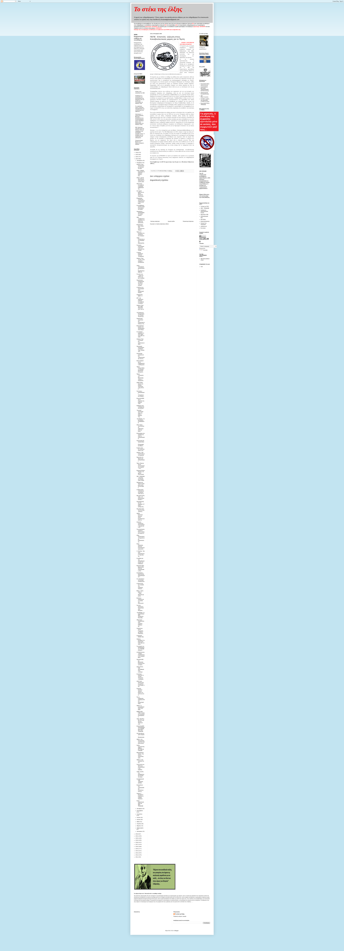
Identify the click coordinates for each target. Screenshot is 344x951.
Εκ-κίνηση (203, 228)
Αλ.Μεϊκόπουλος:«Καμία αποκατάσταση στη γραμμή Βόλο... (141, 655)
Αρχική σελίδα (171, 221)
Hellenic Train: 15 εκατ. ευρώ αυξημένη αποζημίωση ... (141, 261)
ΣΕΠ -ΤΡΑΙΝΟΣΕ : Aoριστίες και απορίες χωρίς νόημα (141, 478)
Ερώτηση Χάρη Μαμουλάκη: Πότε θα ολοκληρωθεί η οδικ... (140, 568)
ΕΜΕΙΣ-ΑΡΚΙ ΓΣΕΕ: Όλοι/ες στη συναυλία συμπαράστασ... (141, 714)
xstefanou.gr (204, 226)
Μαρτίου (139, 825)
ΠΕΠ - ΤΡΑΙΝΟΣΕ (205, 208)
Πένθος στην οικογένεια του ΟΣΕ (140, 92)
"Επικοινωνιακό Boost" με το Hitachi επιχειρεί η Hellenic (139, 142)
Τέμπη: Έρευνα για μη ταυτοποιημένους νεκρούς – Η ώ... (141, 466)
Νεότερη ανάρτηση (155, 221)
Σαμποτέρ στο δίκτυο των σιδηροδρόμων (141, 459)
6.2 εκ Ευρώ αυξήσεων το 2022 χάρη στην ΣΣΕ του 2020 (140, 334)
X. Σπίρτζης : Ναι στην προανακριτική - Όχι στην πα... (141, 553)
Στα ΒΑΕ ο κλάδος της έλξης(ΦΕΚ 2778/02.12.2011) (205, 100)
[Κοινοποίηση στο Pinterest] (183, 171)
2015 (137, 848)
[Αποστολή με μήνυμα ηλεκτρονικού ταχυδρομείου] (176, 171)
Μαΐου (138, 821)
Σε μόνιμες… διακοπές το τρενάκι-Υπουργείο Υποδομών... (140, 676)
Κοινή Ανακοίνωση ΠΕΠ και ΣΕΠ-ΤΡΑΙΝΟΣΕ (140, 803)
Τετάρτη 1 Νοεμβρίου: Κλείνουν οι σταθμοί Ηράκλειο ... (140, 796)
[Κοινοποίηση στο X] (180, 171)
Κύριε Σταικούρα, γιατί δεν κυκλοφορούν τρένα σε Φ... (141, 546)
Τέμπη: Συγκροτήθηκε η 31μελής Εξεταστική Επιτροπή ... (140, 369)
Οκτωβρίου (139, 808)
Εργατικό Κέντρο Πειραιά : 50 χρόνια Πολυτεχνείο (141, 472)
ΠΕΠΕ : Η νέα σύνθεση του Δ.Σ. (140, 761)
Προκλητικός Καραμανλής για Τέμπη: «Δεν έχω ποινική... (140, 283)
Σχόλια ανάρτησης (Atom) (162, 224)
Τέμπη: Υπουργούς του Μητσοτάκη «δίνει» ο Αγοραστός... (140, 377)
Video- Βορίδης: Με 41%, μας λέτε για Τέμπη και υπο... (140, 721)
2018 (137, 842)
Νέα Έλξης (203, 219)
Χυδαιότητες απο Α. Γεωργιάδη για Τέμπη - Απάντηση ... (140, 631)
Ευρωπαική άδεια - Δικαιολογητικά (205, 84)
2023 (137, 158)
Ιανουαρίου (140, 831)
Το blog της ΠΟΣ (205, 206)
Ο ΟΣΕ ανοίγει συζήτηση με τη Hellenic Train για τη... (140, 491)
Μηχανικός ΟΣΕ (204, 214)
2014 (137, 850)
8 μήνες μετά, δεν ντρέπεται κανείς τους (140, 449)
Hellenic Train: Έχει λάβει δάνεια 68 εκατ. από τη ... (140, 308)
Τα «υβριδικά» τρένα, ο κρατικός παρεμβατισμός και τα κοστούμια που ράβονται (139, 109)
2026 (137, 152)
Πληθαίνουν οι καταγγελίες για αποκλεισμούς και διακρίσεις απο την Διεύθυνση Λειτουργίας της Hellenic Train (139, 99)
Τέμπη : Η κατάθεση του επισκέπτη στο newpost (140, 233)
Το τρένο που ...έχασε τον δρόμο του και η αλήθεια (140, 276)
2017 (137, 844)
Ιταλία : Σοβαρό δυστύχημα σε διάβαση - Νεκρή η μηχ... (141, 173)
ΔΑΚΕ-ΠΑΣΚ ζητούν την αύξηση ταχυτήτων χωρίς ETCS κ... (140, 386)
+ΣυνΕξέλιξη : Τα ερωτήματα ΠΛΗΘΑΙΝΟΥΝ (140, 420)
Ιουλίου (139, 817)
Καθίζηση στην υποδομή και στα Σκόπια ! (140, 407)
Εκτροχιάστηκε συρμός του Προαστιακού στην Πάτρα (140, 327)
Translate (205, 250)
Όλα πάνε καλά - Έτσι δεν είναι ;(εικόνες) (140, 510)
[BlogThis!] (178, 171)
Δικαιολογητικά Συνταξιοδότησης (205, 93)
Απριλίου (139, 823)
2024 (137, 156)
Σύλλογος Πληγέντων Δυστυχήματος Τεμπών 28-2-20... (140, 524)
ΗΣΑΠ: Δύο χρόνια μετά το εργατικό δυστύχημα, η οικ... (140, 684)
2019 (137, 840)
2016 (137, 846)
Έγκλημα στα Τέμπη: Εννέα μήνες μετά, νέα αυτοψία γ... (140, 485)
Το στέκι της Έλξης (179, 914)
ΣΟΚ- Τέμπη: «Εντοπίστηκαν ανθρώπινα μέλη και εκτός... (140, 428)
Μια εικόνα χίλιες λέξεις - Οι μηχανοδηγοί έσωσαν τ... (141, 497)
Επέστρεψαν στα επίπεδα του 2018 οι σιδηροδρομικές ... (141, 436)
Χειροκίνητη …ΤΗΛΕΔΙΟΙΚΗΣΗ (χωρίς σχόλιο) (140, 213)
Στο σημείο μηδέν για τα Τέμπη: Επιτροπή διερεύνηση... (140, 193)
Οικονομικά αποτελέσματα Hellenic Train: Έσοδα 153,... (140, 349)
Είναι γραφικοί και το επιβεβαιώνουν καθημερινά (141, 362)
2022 (137, 834)
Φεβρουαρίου (140, 828)
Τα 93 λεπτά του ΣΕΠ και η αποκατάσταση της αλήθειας (140, 767)
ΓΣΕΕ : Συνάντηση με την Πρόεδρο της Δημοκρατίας (141, 240)
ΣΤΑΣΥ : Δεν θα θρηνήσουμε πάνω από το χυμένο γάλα (140, 179)
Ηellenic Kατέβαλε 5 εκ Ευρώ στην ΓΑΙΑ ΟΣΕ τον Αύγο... (141, 641)
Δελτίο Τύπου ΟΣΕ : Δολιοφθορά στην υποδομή (140, 669)
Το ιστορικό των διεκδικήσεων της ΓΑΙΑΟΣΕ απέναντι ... (140, 648)
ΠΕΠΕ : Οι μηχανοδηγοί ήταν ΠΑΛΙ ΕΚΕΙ (140, 707)
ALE (202, 266)
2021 (137, 836)
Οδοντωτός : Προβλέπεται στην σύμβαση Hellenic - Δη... (140, 623)
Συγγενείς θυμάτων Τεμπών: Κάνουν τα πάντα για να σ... (140, 692)
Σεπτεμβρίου (140, 810)
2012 (137, 855)
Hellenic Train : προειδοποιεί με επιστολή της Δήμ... (140, 166)
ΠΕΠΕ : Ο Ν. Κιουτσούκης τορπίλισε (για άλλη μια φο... (141, 741)
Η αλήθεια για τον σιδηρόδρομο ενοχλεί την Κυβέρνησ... (140, 561)
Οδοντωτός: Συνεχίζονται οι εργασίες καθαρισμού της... (140, 186)
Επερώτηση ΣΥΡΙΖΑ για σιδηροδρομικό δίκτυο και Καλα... (141, 201)
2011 (137, 857)
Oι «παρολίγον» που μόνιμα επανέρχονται (140, 580)
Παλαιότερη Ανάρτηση (188, 221)
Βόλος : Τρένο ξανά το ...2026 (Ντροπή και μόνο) (140, 593)
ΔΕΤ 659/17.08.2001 (204, 96)
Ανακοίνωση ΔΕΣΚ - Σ (140, 295)
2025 (137, 154)
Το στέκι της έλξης (158, 9)
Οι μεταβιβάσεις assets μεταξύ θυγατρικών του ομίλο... (141, 207)
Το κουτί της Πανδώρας (203, 224)
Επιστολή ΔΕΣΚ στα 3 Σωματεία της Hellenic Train (140, 401)
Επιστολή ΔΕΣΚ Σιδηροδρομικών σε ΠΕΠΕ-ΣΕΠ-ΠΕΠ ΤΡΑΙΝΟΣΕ (141, 729)
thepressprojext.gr (205, 221)
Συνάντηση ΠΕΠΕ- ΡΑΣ (140, 636)
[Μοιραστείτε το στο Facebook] (181, 171)
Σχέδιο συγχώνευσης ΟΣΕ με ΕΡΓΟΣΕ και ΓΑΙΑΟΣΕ (140, 748)
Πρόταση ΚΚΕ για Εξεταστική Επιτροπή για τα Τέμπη (140, 662)
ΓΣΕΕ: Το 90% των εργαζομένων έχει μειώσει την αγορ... (140, 774)
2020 (137, 838)
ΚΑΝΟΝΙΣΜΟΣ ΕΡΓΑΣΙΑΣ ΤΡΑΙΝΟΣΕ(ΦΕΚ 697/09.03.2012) (205, 88)
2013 (137, 853)
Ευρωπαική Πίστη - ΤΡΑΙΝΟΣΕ (205, 104)
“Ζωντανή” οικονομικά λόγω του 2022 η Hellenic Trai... (140, 413)
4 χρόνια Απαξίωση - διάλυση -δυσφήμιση (140, 254)
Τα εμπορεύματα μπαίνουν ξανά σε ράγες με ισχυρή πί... (141, 531)
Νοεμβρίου (139, 162)
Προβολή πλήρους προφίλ (179, 916)
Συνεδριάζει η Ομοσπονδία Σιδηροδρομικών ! (141, 574)
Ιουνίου (139, 819)
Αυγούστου (139, 814)
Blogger (176, 930)
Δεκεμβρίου (140, 160)
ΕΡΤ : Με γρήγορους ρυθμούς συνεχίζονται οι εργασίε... (140, 300)
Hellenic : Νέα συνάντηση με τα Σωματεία (141, 454)
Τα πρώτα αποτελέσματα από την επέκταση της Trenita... (140, 248)
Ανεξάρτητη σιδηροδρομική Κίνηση (204, 211)
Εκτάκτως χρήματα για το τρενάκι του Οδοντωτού (140, 600)
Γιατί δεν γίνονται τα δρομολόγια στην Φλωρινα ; (140, 608)
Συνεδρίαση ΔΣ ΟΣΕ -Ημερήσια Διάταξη (140, 781)
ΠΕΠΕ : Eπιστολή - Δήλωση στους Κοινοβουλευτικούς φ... (141, 517)
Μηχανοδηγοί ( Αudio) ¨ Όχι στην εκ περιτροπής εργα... (140, 755)
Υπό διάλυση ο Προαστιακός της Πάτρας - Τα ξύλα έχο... (140, 314)
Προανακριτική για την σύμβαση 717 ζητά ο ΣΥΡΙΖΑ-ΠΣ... (140, 504)
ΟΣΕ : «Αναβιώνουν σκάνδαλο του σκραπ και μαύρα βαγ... (141, 220)
